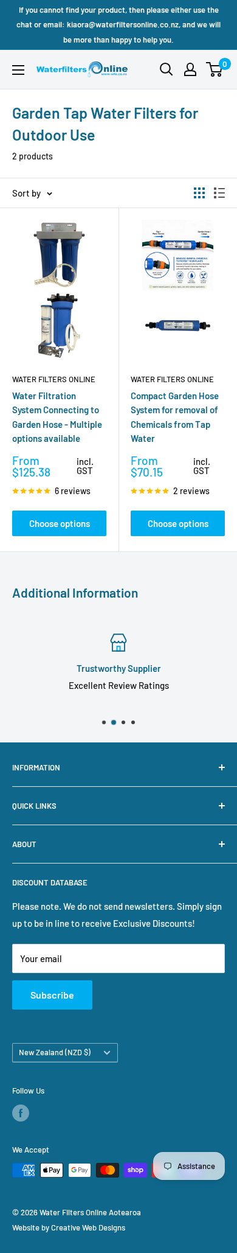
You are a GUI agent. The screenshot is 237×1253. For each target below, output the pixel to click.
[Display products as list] (219, 192)
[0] (214, 69)
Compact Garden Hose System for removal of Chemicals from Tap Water (175, 417)
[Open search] (166, 69)
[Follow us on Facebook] (20, 1113)
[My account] (190, 69)
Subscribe (52, 994)
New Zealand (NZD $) (55, 1052)
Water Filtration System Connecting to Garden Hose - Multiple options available (57, 417)
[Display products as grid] (199, 192)
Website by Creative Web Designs (68, 1227)
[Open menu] (18, 70)
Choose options (59, 523)
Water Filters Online (53, 379)
